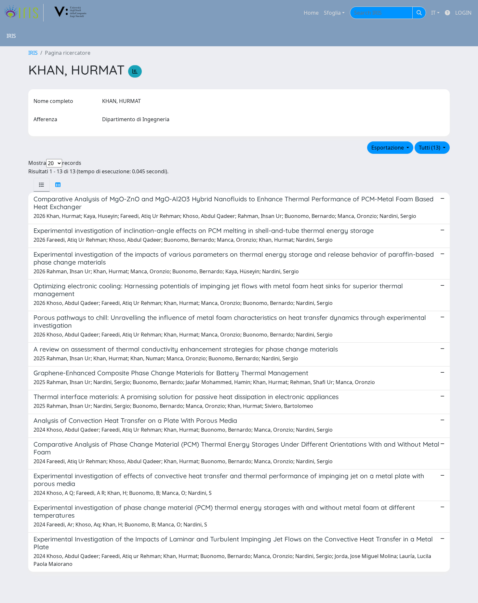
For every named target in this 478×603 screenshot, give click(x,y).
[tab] (41, 185)
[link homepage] (24, 13)
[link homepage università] (70, 13)
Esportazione (388, 147)
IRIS (33, 52)
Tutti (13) (430, 147)
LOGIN (463, 12)
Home (311, 12)
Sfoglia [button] (332, 12)
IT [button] (433, 12)
